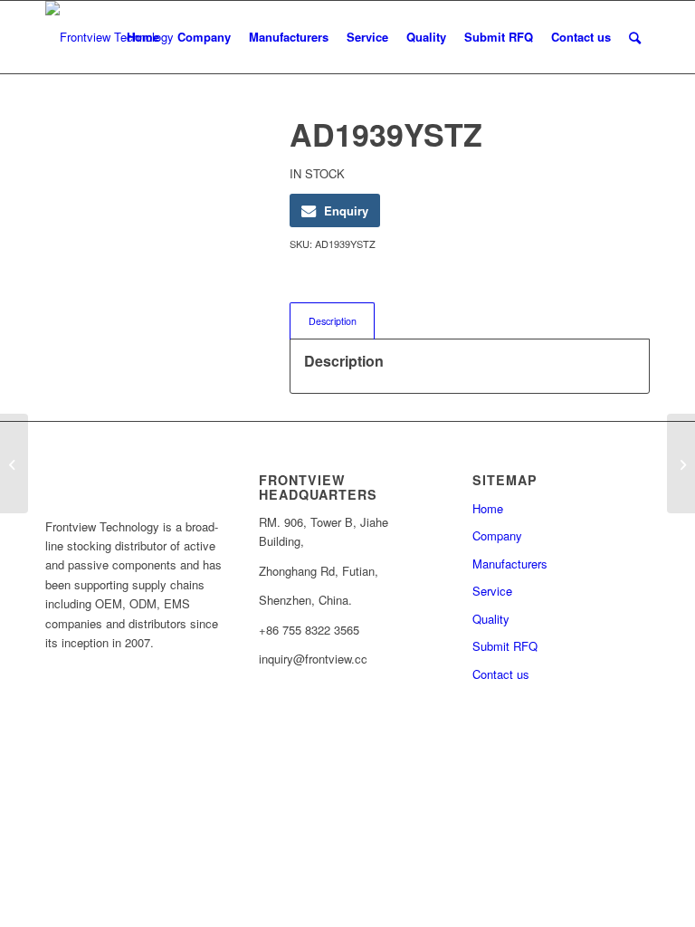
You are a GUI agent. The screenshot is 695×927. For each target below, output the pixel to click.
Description (333, 321)
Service (492, 590)
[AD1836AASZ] (14, 463)
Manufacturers (509, 563)
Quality (490, 618)
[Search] (635, 37)
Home (487, 508)
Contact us (500, 674)
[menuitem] (143, 37)
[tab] (332, 320)
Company (497, 535)
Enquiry (346, 210)
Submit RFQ (505, 646)
